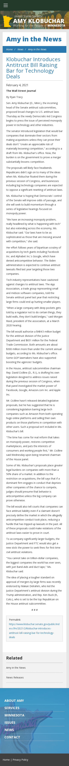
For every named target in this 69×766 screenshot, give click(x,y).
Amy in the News (34, 39)
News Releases (15, 677)
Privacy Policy (20, 759)
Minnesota (14, 715)
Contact (12, 737)
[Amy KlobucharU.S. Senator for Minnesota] (34, 21)
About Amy (14, 700)
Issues (9, 722)
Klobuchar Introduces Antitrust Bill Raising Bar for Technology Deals (33, 67)
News (20, 49)
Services (11, 708)
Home (9, 49)
